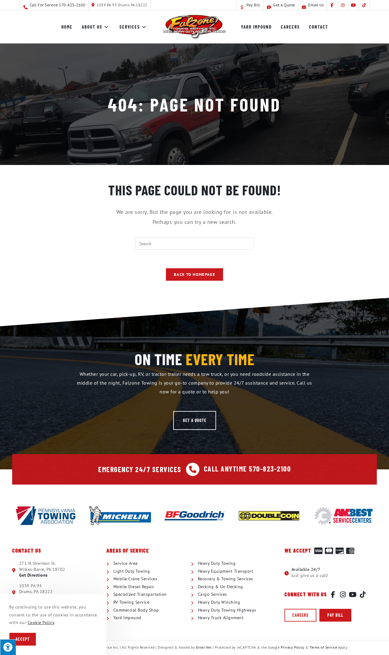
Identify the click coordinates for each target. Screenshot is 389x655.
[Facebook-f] (333, 594)
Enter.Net (204, 647)
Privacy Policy (293, 647)
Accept (22, 639)
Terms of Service (323, 647)
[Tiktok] (363, 594)
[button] (194, 420)
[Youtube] (352, 594)
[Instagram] (343, 594)
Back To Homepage (194, 274)
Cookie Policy (41, 622)
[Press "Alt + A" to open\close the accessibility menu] (8, 647)
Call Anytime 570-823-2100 (247, 468)
